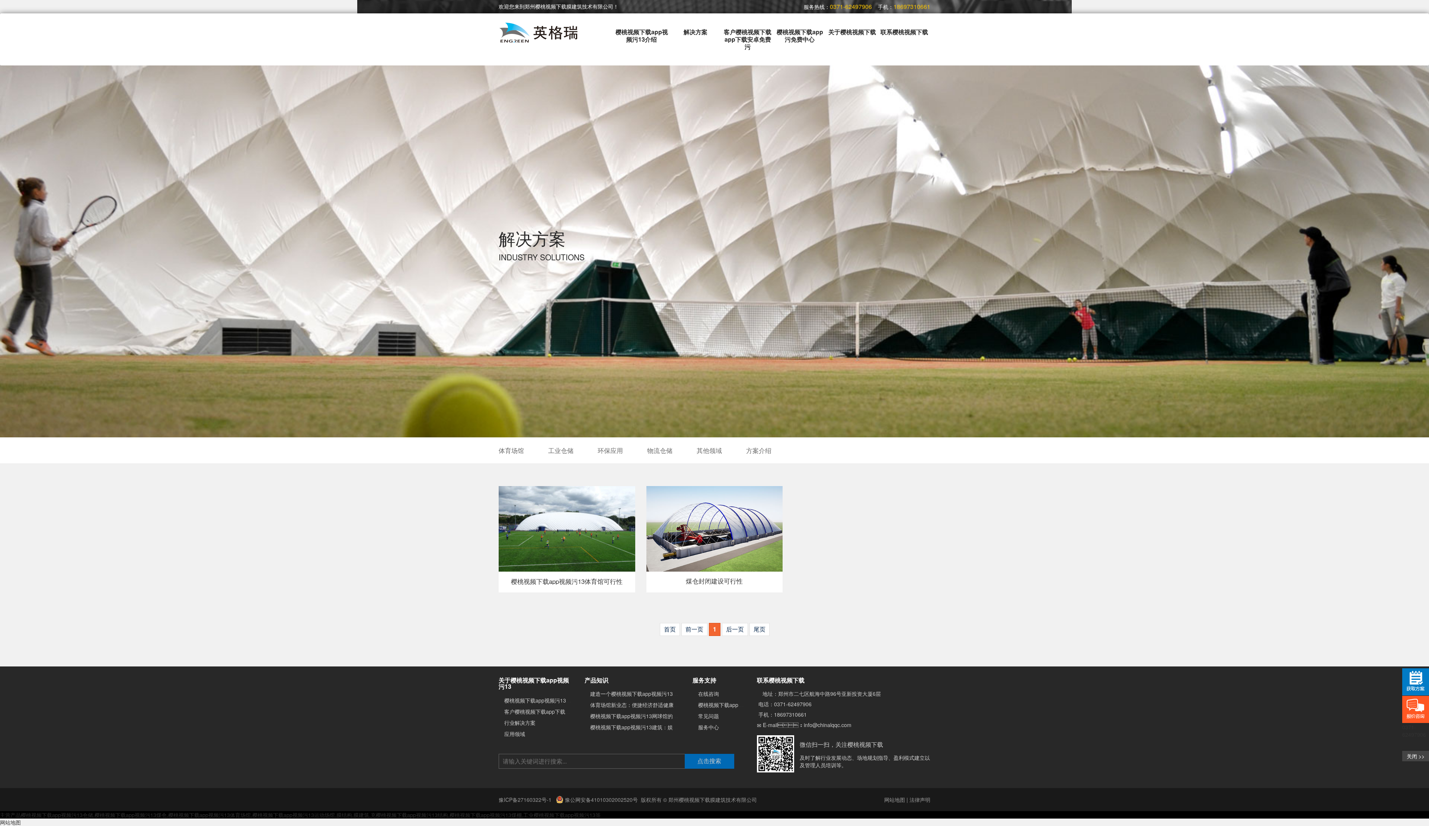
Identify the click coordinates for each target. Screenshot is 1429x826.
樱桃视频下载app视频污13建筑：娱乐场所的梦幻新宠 (652, 727)
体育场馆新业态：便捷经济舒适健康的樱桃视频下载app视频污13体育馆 (673, 704)
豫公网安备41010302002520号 (600, 799)
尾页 (759, 629)
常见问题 (708, 716)
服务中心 (708, 727)
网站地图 (894, 799)
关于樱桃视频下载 (852, 32)
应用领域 (514, 733)
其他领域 (709, 450)
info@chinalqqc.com (827, 725)
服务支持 (704, 680)
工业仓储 (560, 450)
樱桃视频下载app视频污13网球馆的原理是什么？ (647, 716)
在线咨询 (708, 693)
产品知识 (596, 680)
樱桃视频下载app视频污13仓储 (57, 815)
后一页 (735, 629)
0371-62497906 (793, 704)
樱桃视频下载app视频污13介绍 (642, 36)
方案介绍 (758, 450)
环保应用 (610, 450)
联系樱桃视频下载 (904, 32)
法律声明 (919, 799)
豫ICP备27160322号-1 (526, 799)
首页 (670, 629)
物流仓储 (659, 450)
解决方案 (695, 32)
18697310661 (790, 714)
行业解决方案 (520, 722)
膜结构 (344, 815)
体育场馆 (511, 450)
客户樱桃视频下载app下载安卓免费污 (747, 39)
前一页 (694, 629)
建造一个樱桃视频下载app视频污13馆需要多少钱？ (649, 693)
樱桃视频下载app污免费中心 (800, 36)
